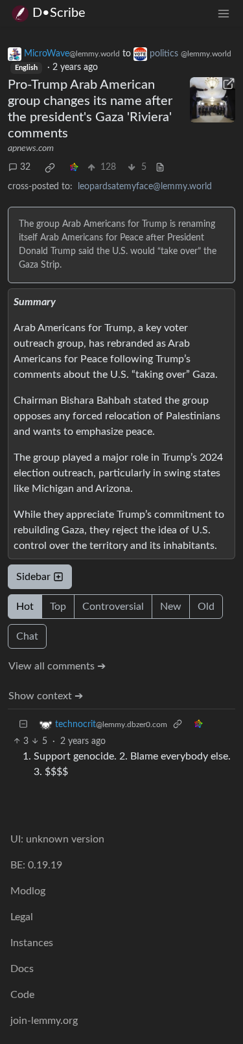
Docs (22, 969)
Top (58, 606)
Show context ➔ (45, 696)
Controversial (113, 606)
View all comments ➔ (57, 666)
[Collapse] (23, 725)
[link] (50, 168)
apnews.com (31, 148)
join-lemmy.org (44, 1020)
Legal (21, 917)
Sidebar (33, 577)
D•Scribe (59, 12)
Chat (27, 636)
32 (25, 167)
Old (206, 606)
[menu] (223, 13)
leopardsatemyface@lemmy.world (145, 186)
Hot (25, 606)
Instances (31, 943)
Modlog (27, 891)
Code (22, 995)
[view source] (160, 167)
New (170, 606)
